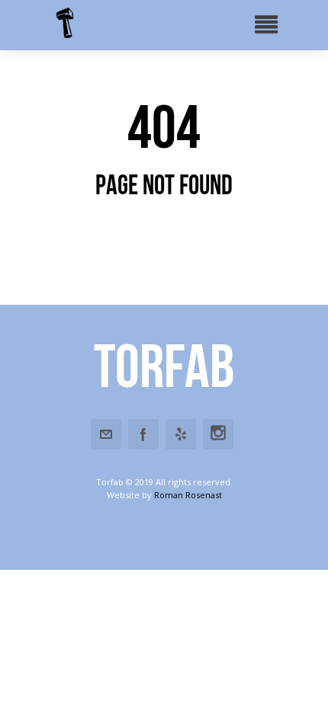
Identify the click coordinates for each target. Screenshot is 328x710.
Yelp (181, 434)
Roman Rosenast (188, 495)
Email (106, 434)
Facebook (143, 434)
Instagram (218, 434)
